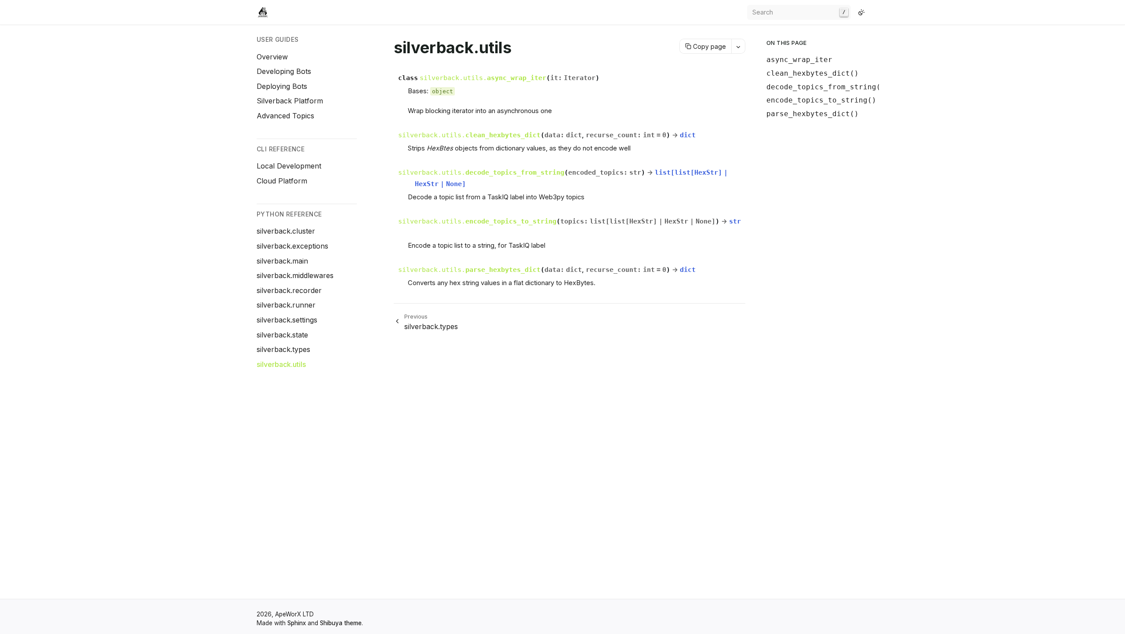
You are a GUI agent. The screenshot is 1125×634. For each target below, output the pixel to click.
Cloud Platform (282, 180)
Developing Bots (284, 71)
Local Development (289, 165)
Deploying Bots (282, 86)
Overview (272, 56)
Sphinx (296, 623)
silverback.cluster (286, 231)
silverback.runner (286, 305)
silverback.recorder (289, 290)
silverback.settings (287, 319)
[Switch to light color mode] (861, 12)
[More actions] (738, 46)
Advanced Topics (285, 115)
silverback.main (282, 261)
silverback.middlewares (295, 275)
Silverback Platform (290, 100)
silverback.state (282, 334)
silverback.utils (281, 364)
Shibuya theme (341, 623)
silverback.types (283, 349)
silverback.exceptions (292, 246)
